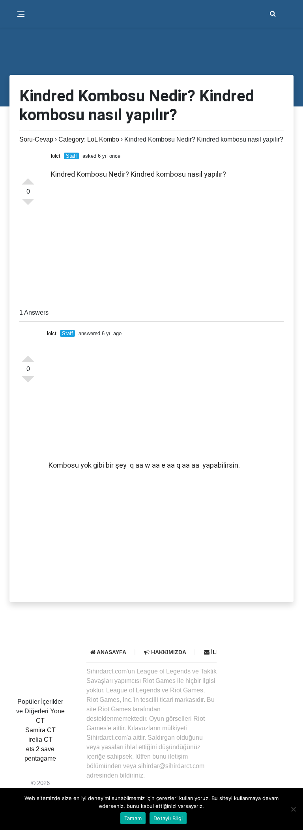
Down (28, 205)
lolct (55, 156)
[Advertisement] (167, 245)
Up (28, 178)
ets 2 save (40, 749)
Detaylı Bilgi (168, 818)
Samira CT (40, 730)
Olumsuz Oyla (28, 382)
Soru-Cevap (36, 139)
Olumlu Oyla (28, 355)
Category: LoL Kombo (88, 139)
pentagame (40, 758)
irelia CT (40, 739)
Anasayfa (110, 652)
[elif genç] (40, 768)
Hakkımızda (168, 652)
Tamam (133, 818)
